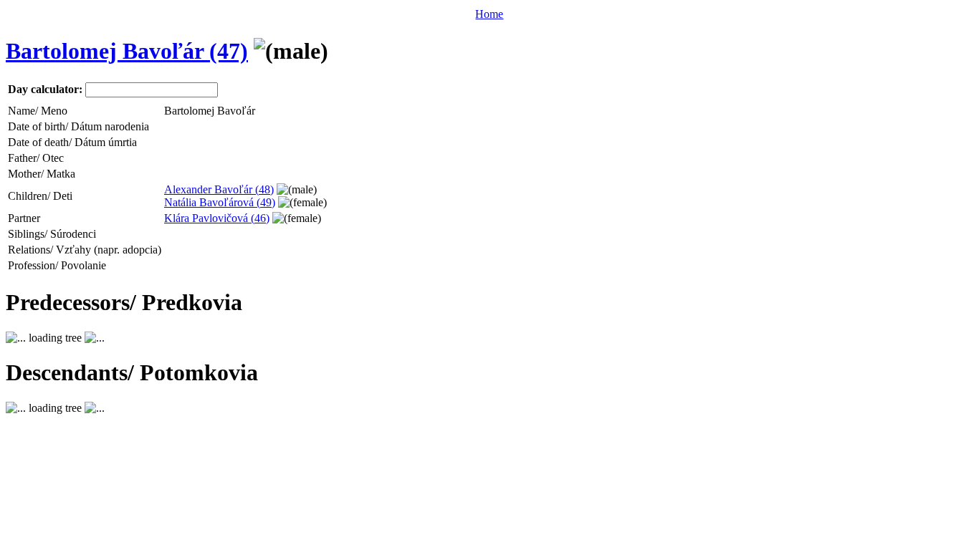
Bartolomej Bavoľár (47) (127, 51)
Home (489, 14)
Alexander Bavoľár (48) (219, 189)
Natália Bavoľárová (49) (219, 202)
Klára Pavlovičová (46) (216, 218)
